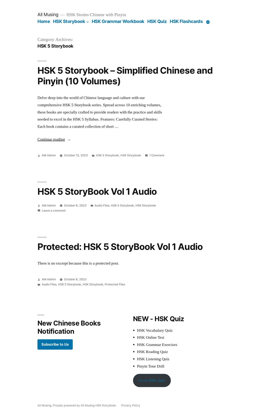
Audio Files (102, 205)
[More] (208, 22)
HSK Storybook (69, 21)
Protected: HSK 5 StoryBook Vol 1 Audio (120, 246)
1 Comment (156, 155)
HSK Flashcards (186, 21)
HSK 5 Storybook (107, 155)
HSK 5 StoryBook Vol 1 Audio (97, 191)
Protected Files (115, 284)
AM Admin (49, 155)
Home (43, 21)
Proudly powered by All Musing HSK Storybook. (85, 405)
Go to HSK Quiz (152, 380)
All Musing (47, 14)
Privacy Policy (130, 405)
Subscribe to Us (55, 344)
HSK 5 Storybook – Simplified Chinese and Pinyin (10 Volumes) (125, 75)
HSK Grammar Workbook (118, 21)
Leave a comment (54, 210)
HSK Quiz (157, 21)
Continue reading (54, 139)
